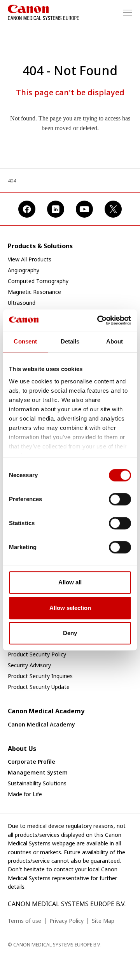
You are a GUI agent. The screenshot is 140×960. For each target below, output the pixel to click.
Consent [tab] (25, 341)
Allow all (70, 582)
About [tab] (114, 341)
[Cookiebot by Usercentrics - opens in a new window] (98, 320)
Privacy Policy (66, 920)
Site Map (103, 920)
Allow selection (70, 608)
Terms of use (24, 920)
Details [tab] (70, 341)
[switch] (120, 499)
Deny (70, 633)
